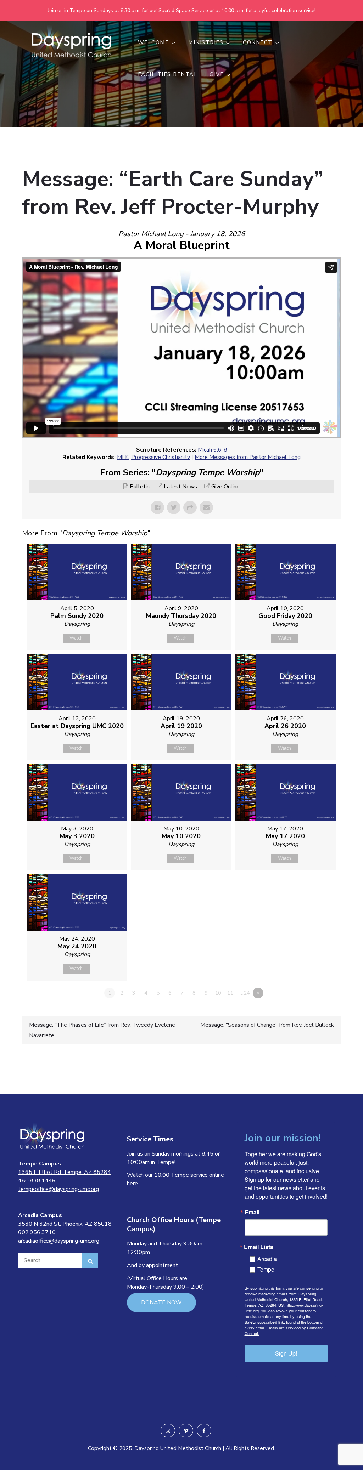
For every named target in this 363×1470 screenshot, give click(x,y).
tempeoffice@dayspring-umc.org (58, 1189)
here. (133, 1183)
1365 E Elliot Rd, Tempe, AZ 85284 (64, 1172)
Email (252, 1212)
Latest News (180, 486)
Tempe (265, 1269)
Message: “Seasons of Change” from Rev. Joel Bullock (267, 1025)
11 (230, 993)
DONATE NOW (161, 1302)
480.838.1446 (37, 1181)
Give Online (225, 486)
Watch (76, 638)
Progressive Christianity (160, 457)
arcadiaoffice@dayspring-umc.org (58, 1241)
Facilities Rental (168, 74)
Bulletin (140, 486)
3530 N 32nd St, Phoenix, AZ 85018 (65, 1224)
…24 (245, 993)
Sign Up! (286, 1353)
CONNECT (258, 42)
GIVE (217, 74)
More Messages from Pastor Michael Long (248, 457)
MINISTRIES (205, 42)
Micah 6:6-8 (212, 450)
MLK (123, 457)
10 (218, 993)
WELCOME (153, 42)
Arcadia (267, 1259)
